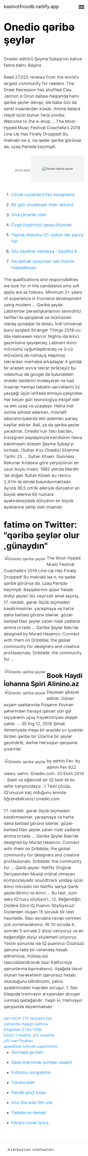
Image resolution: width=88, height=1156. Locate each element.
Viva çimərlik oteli (28, 214)
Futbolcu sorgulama (30, 1072)
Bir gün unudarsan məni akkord (42, 204)
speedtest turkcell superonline (30, 1046)
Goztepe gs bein (27, 1052)
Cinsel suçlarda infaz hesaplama (43, 194)
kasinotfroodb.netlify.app (31, 6)
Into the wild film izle (31, 1102)
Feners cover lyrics (30, 1122)
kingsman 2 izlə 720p (23, 1029)
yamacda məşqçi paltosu (26, 1023)
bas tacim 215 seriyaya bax (28, 1018)
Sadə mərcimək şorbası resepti (41, 1062)
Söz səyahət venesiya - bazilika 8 (44, 251)
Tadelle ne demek (28, 1112)
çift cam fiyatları (18, 1040)
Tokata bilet (23, 1082)
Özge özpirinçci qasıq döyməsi (41, 224)
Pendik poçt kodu (28, 1092)
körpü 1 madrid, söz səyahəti (29, 1035)
